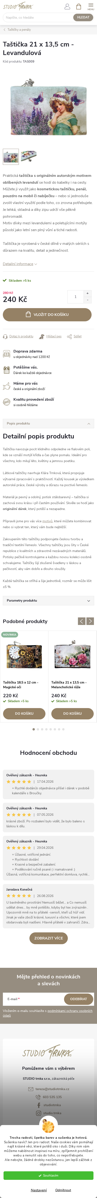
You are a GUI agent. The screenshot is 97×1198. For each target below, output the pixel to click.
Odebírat (78, 999)
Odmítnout (63, 1190)
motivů (47, 521)
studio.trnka (52, 1113)
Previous (81, 621)
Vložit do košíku (51, 314)
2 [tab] (38, 729)
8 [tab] (63, 729)
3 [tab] (42, 729)
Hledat (83, 17)
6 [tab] (55, 729)
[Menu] (91, 6)
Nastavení (39, 1190)
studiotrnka (52, 1105)
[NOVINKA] (24, 654)
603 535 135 (52, 1097)
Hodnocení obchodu (48, 753)
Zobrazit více (48, 938)
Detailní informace (18, 264)
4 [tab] (46, 729)
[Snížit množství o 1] (87, 300)
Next (90, 621)
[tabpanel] (24, 676)
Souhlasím (50, 1175)
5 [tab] (50, 729)
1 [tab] (33, 729)
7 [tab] (59, 729)
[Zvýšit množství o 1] (87, 293)
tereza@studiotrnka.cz (52, 1089)
